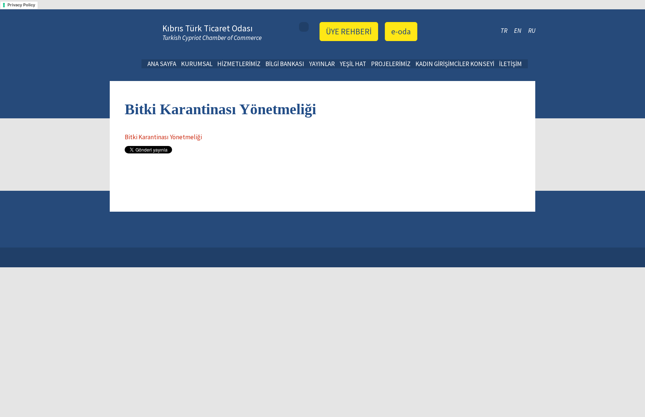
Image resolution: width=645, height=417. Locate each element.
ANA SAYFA (161, 64)
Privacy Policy (21, 4)
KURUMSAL (196, 64)
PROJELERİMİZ (391, 64)
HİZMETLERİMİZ (239, 64)
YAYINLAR (322, 64)
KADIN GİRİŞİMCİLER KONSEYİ (454, 64)
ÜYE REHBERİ (349, 31)
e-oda (401, 31)
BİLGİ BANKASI (284, 64)
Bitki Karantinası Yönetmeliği (163, 137)
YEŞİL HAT (353, 64)
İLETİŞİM (510, 64)
